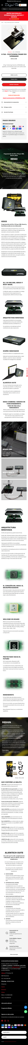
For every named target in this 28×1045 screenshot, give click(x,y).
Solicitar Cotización (14, 84)
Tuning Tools (6, 1041)
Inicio (2, 22)
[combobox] (14, 9)
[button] (25, 1012)
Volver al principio (14, 954)
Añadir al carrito (14, 75)
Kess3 (6, 91)
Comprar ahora (14, 79)
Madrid (3, 987)
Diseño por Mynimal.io (12, 1041)
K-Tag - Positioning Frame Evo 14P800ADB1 (12, 22)
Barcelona (3, 989)
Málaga (3, 992)
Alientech (10, 52)
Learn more (19, 1)
